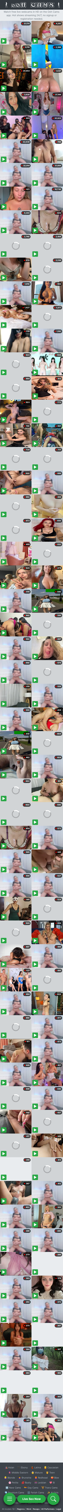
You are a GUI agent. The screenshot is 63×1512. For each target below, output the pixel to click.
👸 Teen (50, 1472)
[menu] (10, 1499)
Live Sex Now (31, 1499)
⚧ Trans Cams (49, 1487)
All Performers (47, 1509)
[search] (53, 1499)
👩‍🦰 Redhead (41, 1477)
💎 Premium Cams (14, 1492)
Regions (21, 1509)
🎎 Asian (9, 1467)
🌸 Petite (13, 1482)
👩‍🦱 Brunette (24, 1477)
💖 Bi (52, 1482)
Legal (58, 1509)
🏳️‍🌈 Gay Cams (31, 1487)
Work (28, 1509)
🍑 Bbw (55, 1477)
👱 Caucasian (51, 1467)
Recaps (36, 1509)
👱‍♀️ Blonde (9, 1477)
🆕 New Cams (13, 1487)
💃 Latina (36, 1467)
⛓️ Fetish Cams (35, 1492)
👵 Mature (37, 1472)
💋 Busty (26, 1482)
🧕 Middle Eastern (18, 1472)
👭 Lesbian (40, 1482)
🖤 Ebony (22, 1467)
